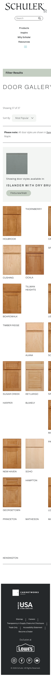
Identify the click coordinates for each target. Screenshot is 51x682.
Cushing (8, 277)
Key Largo (32, 394)
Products (24, 28)
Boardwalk (10, 316)
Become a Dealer (26, 632)
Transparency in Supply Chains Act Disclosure (25, 623)
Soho (29, 471)
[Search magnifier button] (40, 18)
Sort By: (16, 118)
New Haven (10, 471)
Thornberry (34, 209)
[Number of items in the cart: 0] (45, 11)
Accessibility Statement (32, 628)
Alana (29, 355)
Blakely (30, 403)
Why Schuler (24, 37)
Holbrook (9, 239)
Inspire (24, 33)
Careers (32, 619)
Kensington (10, 558)
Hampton (31, 480)
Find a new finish (18, 193)
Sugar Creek (11, 394)
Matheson (32, 519)
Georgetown (11, 510)
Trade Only (13, 628)
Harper (8, 403)
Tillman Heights (31, 288)
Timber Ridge (11, 325)
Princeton (10, 519)
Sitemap (19, 619)
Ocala (29, 277)
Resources (24, 42)
